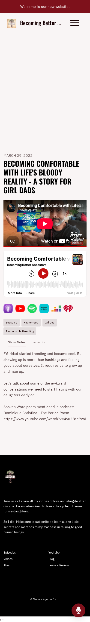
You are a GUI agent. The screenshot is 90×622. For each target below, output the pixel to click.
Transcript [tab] (38, 342)
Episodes (9, 552)
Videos (7, 559)
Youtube (54, 552)
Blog (51, 559)
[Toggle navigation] (75, 24)
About (7, 565)
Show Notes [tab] (17, 342)
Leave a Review (58, 565)
